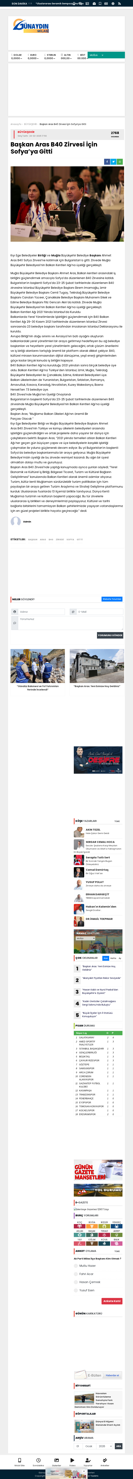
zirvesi (60, 539)
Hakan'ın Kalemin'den (101, 907)
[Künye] (113, 3)
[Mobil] (74, 3)
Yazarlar (88, 1465)
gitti (80, 539)
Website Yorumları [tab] (112, 599)
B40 (51, 539)
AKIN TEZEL (93, 830)
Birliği (42, 255)
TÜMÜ (117, 821)
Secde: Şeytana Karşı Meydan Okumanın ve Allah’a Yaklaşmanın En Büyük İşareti (97, 849)
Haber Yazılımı (90, 1475)
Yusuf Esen (86, 1290)
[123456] (98, 1343)
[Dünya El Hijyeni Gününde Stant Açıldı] (84, 1426)
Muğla (55, 255)
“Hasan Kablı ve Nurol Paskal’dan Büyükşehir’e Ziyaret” (97, 991)
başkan (32, 539)
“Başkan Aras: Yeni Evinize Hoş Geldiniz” (95, 968)
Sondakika (38, 1465)
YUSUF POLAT (95, 882)
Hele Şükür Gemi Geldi (97, 833)
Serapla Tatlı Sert (98, 857)
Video (72, 1465)
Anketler (105, 1465)
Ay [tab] (120, 958)
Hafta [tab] (113, 958)
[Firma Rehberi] (94, 3)
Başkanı (95, 255)
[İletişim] (87, 3)
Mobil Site (20, 1465)
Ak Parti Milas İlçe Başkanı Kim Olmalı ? (97, 1258)
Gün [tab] (106, 958)
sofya (70, 539)
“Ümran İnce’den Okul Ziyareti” (54, 3)
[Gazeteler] (106, 3)
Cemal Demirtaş (97, 870)
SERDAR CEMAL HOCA (100, 842)
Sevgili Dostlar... (94, 910)
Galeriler (56, 1465)
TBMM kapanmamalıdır (98, 897)
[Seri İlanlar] (100, 3)
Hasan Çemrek (89, 1282)
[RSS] (119, 3)
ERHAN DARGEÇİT (97, 894)
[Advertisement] (63, 40)
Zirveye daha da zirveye (98, 885)
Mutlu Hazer (87, 1266)
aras (43, 539)
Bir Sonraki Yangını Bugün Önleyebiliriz (99, 863)
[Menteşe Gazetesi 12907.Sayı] (91, 1209)
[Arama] (80, 3)
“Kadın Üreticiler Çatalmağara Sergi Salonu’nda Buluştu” (95, 1003)
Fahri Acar (86, 1274)
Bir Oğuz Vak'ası (94, 873)
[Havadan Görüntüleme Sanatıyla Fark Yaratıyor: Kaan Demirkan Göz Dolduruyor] (84, 1398)
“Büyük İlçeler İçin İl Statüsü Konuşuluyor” (94, 1015)
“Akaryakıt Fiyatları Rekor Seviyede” (98, 980)
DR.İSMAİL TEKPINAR (99, 919)
